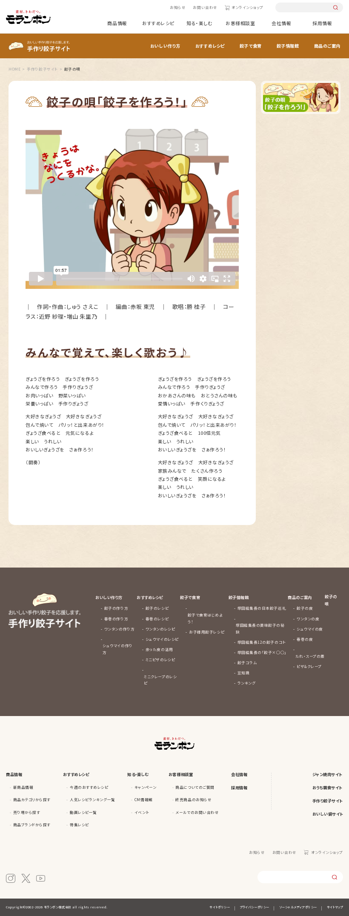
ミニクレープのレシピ (160, 680)
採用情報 (322, 23)
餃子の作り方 (116, 608)
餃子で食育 (251, 46)
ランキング (246, 682)
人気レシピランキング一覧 (92, 799)
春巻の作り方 (116, 618)
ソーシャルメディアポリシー (298, 907)
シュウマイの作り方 (117, 649)
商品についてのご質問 (194, 787)
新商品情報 (23, 787)
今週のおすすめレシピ (89, 787)
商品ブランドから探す (32, 824)
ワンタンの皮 (308, 618)
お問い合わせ (205, 7)
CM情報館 (143, 799)
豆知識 (243, 672)
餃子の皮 (305, 608)
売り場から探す (26, 812)
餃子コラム (247, 662)
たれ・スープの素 (310, 656)
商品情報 (117, 23)
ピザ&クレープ (309, 666)
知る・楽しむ (199, 23)
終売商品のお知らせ (193, 799)
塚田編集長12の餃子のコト (261, 642)
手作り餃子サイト (327, 801)
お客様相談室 (240, 23)
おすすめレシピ (158, 23)
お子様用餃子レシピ (206, 631)
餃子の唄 (331, 600)
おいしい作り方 (165, 46)
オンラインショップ (247, 7)
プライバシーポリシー (254, 907)
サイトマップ (335, 907)
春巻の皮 (305, 639)
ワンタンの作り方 (119, 628)
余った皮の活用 (159, 649)
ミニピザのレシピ (160, 659)
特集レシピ (79, 824)
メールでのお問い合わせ (197, 812)
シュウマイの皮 (310, 628)
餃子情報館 (288, 46)
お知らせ (178, 7)
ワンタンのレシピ (160, 628)
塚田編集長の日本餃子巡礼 (261, 608)
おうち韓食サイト (327, 787)
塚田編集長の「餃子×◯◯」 (262, 652)
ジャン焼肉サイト (327, 774)
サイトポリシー (219, 907)
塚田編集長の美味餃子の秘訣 (260, 628)
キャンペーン (145, 787)
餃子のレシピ (157, 608)
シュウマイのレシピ (162, 639)
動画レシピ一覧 (83, 812)
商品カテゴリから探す (32, 799)
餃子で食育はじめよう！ (205, 618)
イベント (141, 812)
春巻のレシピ (157, 618)
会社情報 (281, 23)
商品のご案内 (327, 46)
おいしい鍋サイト (327, 814)
